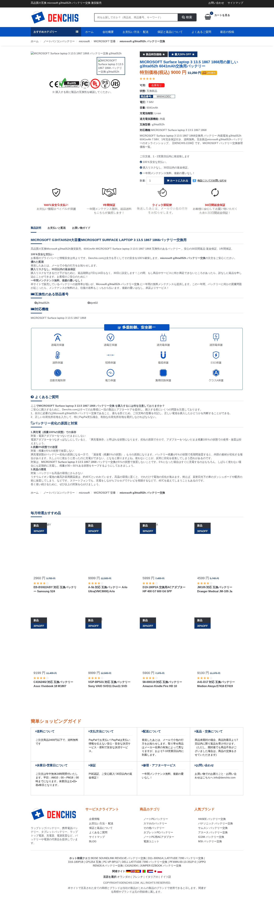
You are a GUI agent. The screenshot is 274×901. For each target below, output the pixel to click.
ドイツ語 (165, 876)
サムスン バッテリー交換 (213, 827)
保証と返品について (170, 31)
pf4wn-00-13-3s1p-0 (182, 861)
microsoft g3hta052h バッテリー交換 (142, 41)
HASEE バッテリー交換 (212, 818)
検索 (188, 17)
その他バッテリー (154, 827)
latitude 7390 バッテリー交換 (184, 858)
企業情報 (94, 818)
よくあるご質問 (201, 31)
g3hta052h (43, 302)
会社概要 (108, 31)
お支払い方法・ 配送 (136, 31)
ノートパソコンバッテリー (59, 41)
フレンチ (138, 876)
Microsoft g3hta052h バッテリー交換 (118, 284)
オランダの (123, 876)
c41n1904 (131, 865)
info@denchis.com (225, 777)
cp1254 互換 (93, 861)
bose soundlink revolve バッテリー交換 (118, 858)
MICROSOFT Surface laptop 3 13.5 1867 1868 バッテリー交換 (78, 461)
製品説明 (36, 227)
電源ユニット (151, 841)
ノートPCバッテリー (156, 818)
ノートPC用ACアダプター (159, 836)
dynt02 (94, 302)
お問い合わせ (216, 2)
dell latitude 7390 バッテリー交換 (144, 861)
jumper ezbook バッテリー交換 (160, 865)
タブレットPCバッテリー (158, 832)
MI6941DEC (164, 96)
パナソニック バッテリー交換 (215, 823)
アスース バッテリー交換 (213, 832)
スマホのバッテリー (155, 823)
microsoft (84, 41)
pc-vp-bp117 (111, 861)
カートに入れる (178, 180)
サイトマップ (235, 2)
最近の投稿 (227, 31)
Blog (92, 841)
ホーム (89, 31)
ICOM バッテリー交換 (211, 836)
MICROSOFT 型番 (105, 41)
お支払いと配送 (57, 227)
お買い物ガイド (81, 227)
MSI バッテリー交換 (210, 841)
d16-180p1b (75, 861)
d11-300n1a (155, 858)
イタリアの (151, 876)
